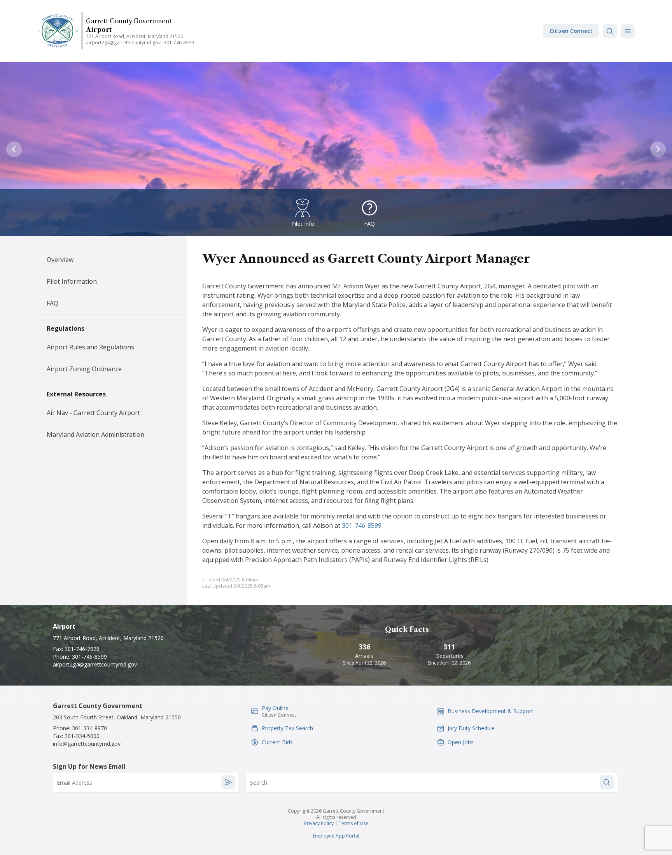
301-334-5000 (82, 736)
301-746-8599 (179, 42)
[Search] (610, 31)
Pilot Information (72, 281)
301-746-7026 (82, 649)
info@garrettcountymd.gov (87, 743)
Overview (60, 259)
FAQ (52, 303)
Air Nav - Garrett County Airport (93, 412)
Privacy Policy (319, 823)
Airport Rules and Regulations (90, 347)
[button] (628, 31)
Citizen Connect (571, 31)
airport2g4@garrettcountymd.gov (123, 42)
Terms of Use (353, 823)
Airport (99, 29)
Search (258, 782)
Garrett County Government (129, 21)
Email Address (74, 782)
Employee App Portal (336, 835)
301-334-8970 (89, 728)
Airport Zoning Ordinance (84, 369)
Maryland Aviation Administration (95, 434)
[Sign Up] (228, 782)
